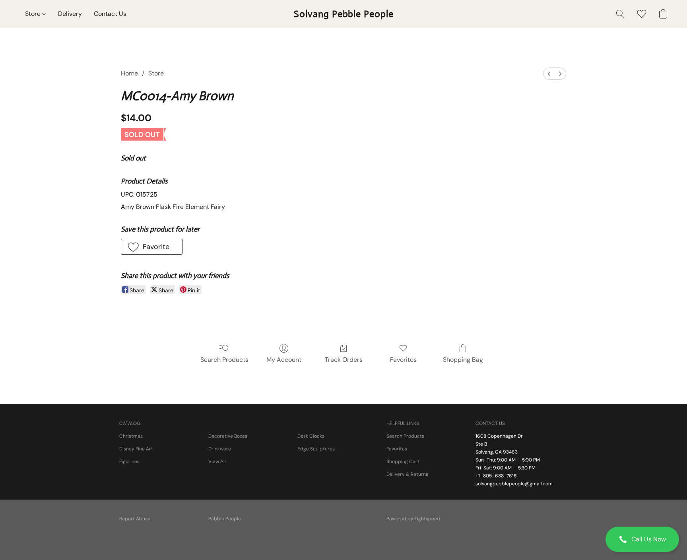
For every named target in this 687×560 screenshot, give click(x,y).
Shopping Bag (463, 359)
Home (129, 73)
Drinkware (219, 449)
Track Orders (344, 359)
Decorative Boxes (227, 436)
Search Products (224, 359)
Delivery (70, 14)
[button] (642, 539)
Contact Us (110, 14)
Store (33, 14)
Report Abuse (134, 519)
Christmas (131, 436)
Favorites (403, 359)
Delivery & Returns (407, 474)
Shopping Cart (402, 461)
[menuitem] (549, 73)
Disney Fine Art (136, 449)
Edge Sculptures (316, 449)
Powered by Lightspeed (413, 519)
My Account (283, 359)
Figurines (129, 461)
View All (217, 461)
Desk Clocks (310, 436)
